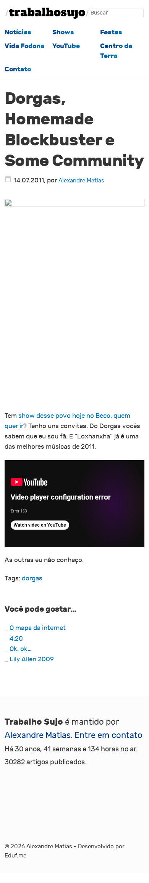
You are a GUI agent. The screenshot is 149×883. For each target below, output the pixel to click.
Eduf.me (15, 855)
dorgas (32, 578)
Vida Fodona (24, 46)
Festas (111, 32)
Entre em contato (108, 735)
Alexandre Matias (81, 180)
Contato (18, 69)
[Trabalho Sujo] (47, 13)
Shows (63, 32)
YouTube (66, 46)
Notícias (18, 32)
